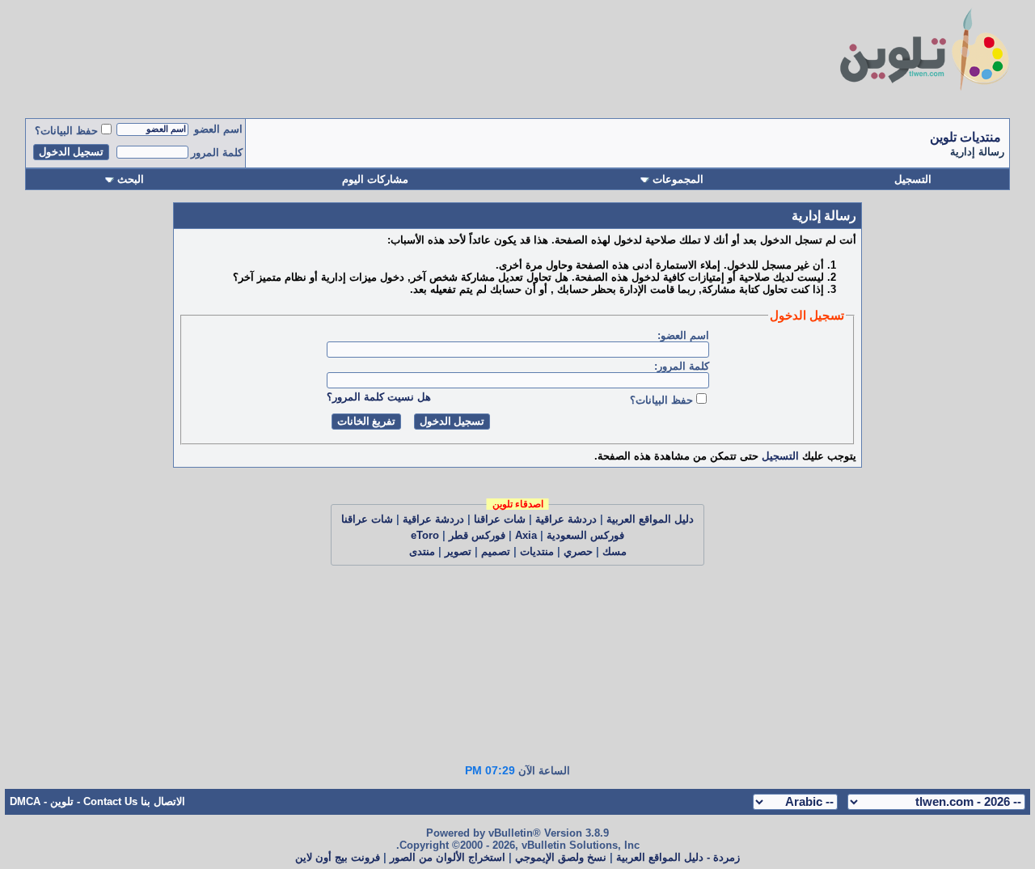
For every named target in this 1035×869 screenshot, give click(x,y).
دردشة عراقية (566, 519)
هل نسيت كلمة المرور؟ (379, 397)
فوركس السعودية (585, 535)
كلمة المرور (217, 152)
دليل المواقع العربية (650, 519)
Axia (526, 535)
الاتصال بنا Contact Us (134, 801)
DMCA (25, 801)
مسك (614, 551)
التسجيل (913, 179)
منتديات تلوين (965, 137)
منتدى (422, 551)
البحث (130, 179)
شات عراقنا (500, 519)
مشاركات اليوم (375, 179)
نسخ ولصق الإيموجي (560, 857)
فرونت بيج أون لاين (337, 857)
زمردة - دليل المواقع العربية (678, 857)
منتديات (537, 551)
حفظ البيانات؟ (66, 131)
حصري (578, 551)
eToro (425, 535)
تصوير (458, 551)
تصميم (495, 551)
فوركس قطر (477, 535)
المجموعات (678, 179)
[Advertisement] (356, 55)
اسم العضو (218, 129)
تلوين (62, 801)
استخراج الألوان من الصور (447, 857)
